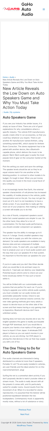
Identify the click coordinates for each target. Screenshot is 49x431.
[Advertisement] (24, 50)
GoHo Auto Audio (27, 9)
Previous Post (25, 410)
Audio (6, 112)
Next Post (24, 414)
